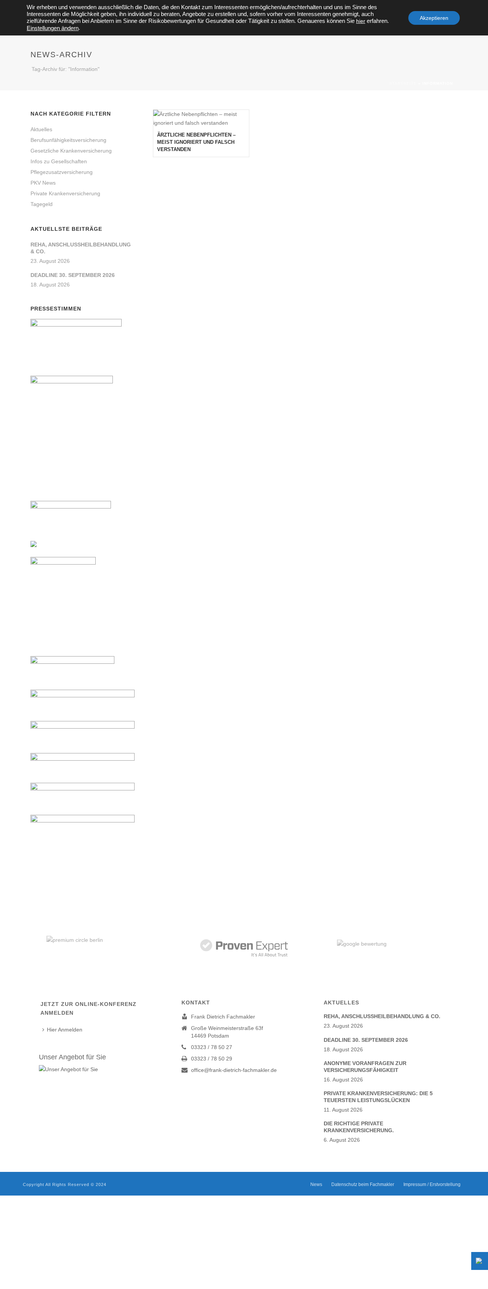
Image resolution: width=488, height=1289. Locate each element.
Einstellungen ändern (53, 28)
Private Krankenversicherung (65, 193)
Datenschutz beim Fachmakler (362, 1184)
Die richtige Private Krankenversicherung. (359, 1126)
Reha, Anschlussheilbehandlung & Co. (80, 247)
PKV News (43, 183)
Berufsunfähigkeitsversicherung (68, 140)
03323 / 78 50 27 (211, 1047)
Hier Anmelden (64, 1030)
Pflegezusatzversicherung (61, 172)
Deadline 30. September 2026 (72, 275)
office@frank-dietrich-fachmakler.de (234, 1070)
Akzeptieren (434, 18)
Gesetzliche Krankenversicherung (71, 151)
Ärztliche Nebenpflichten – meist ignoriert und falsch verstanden (196, 142)
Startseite (403, 83)
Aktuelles (41, 129)
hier (360, 21)
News (316, 1184)
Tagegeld (41, 204)
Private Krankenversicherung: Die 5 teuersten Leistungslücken (378, 1096)
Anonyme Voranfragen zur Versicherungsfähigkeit (365, 1066)
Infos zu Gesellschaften (58, 161)
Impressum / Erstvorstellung (432, 1184)
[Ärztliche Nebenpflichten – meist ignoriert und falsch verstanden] (201, 118)
